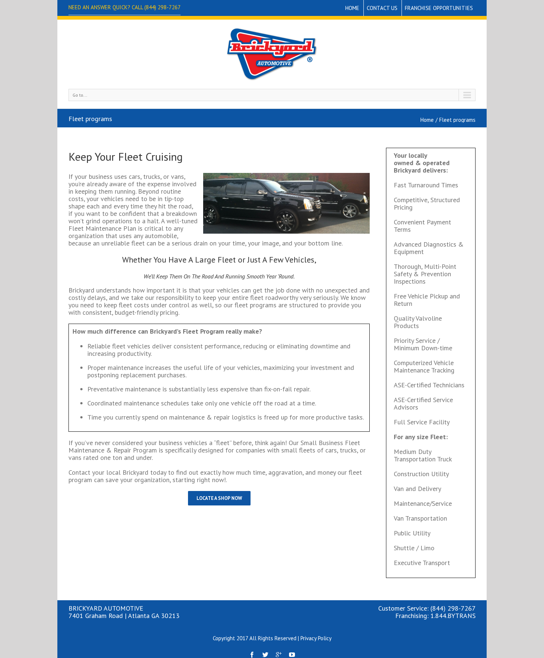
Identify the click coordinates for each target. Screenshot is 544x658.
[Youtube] (292, 655)
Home (352, 7)
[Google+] (279, 655)
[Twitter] (265, 655)
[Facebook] (252, 655)
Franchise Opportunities (439, 7)
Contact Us (382, 7)
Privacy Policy (316, 638)
